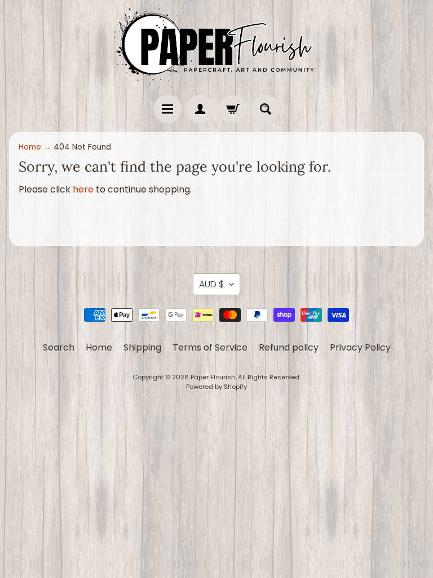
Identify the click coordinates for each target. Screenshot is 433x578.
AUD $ (211, 284)
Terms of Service (210, 347)
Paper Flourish (213, 377)
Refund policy (289, 347)
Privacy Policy (360, 347)
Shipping (142, 347)
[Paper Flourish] (216, 44)
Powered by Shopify (216, 386)
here (83, 189)
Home (30, 147)
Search (58, 347)
